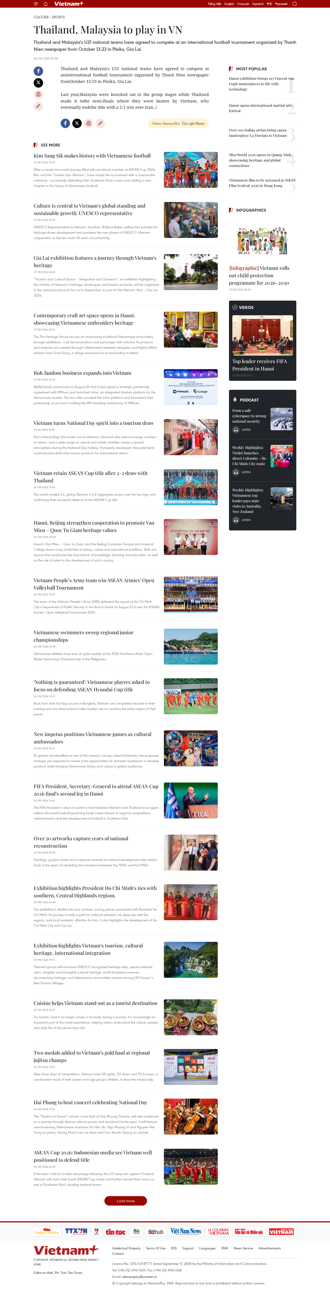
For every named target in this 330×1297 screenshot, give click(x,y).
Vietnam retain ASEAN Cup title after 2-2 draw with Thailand (90, 477)
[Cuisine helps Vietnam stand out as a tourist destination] (191, 1017)
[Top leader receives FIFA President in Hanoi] (262, 335)
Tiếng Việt (214, 4)
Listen (246, 430)
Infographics (251, 210)
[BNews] (136, 1231)
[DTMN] (249, 1231)
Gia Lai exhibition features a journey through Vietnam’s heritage (95, 261)
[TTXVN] (76, 1231)
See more (50, 145)
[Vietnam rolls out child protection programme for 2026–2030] (262, 239)
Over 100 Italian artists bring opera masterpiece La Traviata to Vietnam (258, 133)
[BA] (281, 1231)
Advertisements (270, 1248)
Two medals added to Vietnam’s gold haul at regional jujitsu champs (92, 1056)
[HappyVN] (47, 1231)
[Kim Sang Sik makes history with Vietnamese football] (191, 170)
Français (243, 4)
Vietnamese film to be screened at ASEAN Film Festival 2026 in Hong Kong (262, 183)
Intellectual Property (126, 1248)
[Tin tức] (115, 1231)
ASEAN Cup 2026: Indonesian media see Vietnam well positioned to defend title (93, 1156)
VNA (224, 1248)
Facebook (38, 71)
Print (38, 94)
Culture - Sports (49, 17)
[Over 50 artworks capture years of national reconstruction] (191, 853)
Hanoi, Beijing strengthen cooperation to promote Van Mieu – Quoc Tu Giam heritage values (94, 526)
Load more (126, 1200)
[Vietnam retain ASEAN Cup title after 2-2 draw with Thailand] (191, 487)
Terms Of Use (155, 1248)
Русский (281, 4)
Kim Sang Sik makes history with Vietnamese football (92, 155)
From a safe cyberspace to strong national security (249, 415)
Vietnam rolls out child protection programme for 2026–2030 (259, 275)
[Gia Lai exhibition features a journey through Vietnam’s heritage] (191, 272)
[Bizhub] (156, 1231)
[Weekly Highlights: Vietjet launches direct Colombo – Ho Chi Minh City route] (282, 456)
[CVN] (218, 1231)
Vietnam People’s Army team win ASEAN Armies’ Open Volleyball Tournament (94, 584)
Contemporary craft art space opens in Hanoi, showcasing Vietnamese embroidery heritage (84, 319)
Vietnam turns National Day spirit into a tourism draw (94, 422)
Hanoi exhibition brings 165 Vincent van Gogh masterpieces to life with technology (261, 83)
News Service (243, 1248)
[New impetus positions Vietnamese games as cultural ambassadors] (191, 748)
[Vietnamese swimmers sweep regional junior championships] (191, 647)
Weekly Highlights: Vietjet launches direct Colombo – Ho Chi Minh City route (249, 455)
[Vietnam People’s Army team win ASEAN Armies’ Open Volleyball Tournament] (191, 594)
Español (258, 4)
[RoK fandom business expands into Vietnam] (191, 387)
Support (188, 1248)
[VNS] (186, 1231)
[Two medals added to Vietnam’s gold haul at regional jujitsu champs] (191, 1067)
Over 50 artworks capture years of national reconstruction (81, 842)
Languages (207, 1248)
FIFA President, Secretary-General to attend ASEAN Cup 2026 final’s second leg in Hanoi (96, 790)
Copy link (38, 106)
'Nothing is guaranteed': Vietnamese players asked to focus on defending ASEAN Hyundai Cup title (92, 685)
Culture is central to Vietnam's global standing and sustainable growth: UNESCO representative (89, 209)
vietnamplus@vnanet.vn (139, 1276)
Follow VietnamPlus (166, 123)
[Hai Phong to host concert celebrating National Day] (191, 1117)
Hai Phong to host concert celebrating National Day (90, 1102)
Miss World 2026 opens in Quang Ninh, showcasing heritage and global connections (260, 160)
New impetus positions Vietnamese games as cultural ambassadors (92, 738)
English (229, 4)
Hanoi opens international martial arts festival (260, 108)
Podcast (249, 400)
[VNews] (96, 1231)
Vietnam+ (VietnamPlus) (69, 3)
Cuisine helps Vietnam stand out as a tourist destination (95, 1003)
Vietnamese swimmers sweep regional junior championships (84, 636)
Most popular (251, 68)
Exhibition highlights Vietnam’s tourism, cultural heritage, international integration (88, 949)
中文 (269, 3)
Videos (246, 307)
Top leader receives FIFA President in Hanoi (259, 365)
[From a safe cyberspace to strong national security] (282, 419)
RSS (174, 1248)
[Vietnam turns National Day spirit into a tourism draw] (191, 437)
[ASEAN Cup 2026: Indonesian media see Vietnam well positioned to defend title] (191, 1167)
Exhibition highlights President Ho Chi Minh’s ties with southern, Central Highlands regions (95, 892)
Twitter (38, 83)
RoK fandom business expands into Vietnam (82, 372)
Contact (118, 1253)
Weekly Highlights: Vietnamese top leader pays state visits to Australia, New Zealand (247, 501)
